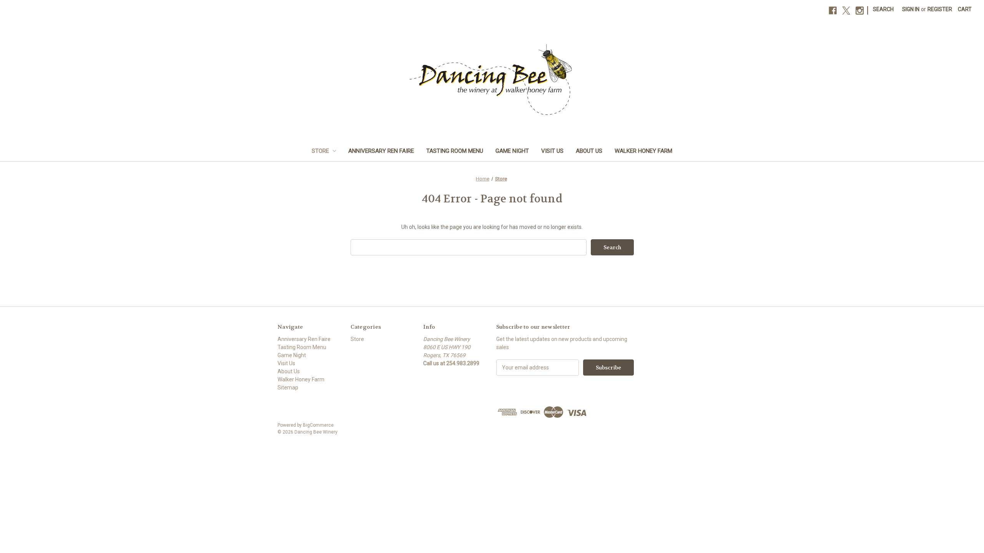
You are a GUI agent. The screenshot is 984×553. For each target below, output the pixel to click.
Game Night (512, 150)
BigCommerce (318, 425)
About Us (589, 150)
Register (939, 9)
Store (320, 150)
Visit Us (552, 150)
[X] (846, 11)
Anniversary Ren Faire (381, 150)
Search (883, 9)
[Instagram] (860, 11)
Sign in (910, 9)
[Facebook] (833, 11)
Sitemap (288, 387)
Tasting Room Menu (454, 150)
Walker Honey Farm (643, 150)
